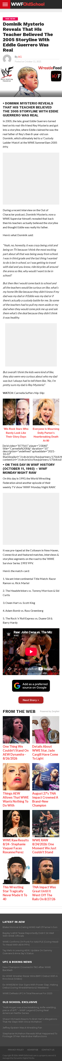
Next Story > (31, 700)
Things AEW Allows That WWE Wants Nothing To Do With (16, 799)
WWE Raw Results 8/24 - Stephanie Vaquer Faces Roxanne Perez (16, 846)
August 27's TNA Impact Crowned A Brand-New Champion (45, 799)
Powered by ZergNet (49, 711)
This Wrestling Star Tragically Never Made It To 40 (15, 893)
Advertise (32, 1050)
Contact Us (48, 1050)
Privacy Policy (16, 1050)
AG (20, 56)
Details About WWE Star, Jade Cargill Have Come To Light (45, 752)
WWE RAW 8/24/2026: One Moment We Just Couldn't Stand (44, 846)
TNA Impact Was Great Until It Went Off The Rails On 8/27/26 (44, 893)
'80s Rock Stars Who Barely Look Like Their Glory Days (15, 432)
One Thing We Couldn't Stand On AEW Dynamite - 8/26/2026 (16, 752)
